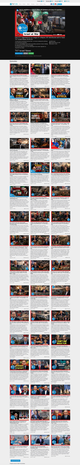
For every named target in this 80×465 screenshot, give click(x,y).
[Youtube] (55, 4)
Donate (41, 4)
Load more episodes (15, 460)
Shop (44, 4)
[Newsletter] (59, 4)
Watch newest (19, 53)
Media (28, 4)
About (20, 4)
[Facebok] (51, 4)
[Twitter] (53, 4)
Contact (37, 4)
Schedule (33, 4)
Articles (23, 4)
